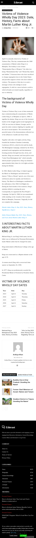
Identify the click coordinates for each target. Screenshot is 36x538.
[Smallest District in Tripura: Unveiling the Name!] (7, 401)
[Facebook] (4, 32)
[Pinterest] (13, 32)
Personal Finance (7, 496)
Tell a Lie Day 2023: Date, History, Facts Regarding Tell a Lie (27, 333)
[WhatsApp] (18, 32)
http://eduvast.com (18, 357)
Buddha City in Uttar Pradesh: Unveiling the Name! (21, 382)
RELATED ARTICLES (9, 375)
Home (3, 7)
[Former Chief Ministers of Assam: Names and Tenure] (7, 391)
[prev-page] (3, 408)
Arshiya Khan (7, 28)
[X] (9, 32)
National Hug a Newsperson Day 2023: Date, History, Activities (9, 333)
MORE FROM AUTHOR (25, 375)
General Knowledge (12, 7)
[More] (32, 32)
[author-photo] (18, 352)
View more (13, 532)
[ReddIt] (27, 32)
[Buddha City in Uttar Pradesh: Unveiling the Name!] (7, 382)
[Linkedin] (22, 32)
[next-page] (6, 408)
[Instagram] (18, 365)
